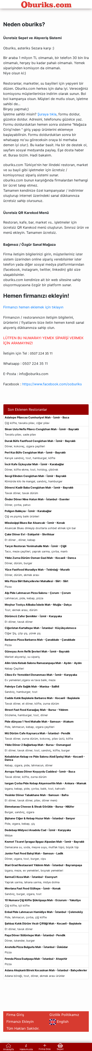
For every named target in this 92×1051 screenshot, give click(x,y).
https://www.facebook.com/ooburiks (52, 384)
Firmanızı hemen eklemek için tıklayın (33, 307)
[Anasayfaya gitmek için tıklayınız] (46, 4)
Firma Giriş (15, 1015)
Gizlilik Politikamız (64, 1015)
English (63, 1021)
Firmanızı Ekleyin (20, 1021)
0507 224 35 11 (41, 353)
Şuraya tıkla (46, 114)
